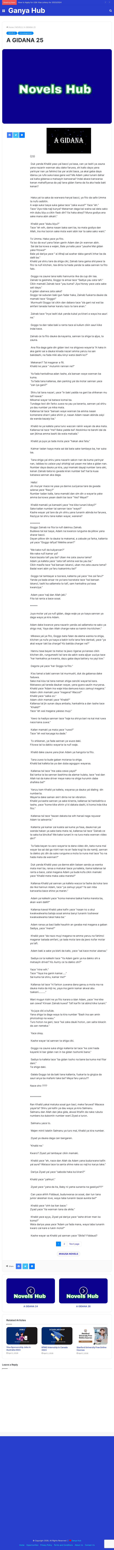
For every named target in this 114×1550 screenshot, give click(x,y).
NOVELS (19, 27)
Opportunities (32, 1545)
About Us (79, 1545)
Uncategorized (25, 33)
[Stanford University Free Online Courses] (92, 1336)
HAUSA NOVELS (69, 1253)
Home (11, 27)
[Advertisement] (23, 1488)
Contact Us (90, 1545)
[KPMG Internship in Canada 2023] (57, 1336)
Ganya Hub (76, 1540)
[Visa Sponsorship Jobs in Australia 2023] (21, 1335)
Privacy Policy (46, 1545)
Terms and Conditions (63, 1545)
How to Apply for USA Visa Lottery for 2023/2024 (39, 2)
